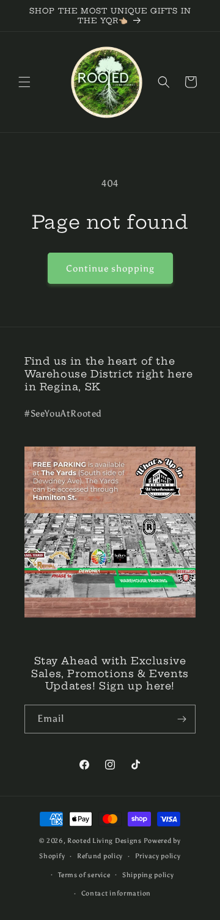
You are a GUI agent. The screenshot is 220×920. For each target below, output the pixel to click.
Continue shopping (110, 268)
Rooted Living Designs (104, 841)
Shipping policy (148, 875)
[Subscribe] (181, 719)
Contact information (116, 893)
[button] (24, 82)
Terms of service (84, 875)
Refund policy (100, 856)
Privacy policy (158, 856)
